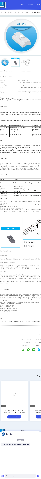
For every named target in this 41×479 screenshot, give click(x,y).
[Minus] (38, 434)
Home (22, 5)
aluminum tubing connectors (32, 321)
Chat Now (22, 417)
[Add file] (2, 476)
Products (30, 5)
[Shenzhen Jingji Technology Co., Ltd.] (24, 350)
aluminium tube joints (6, 321)
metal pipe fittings (18, 321)
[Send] (38, 476)
